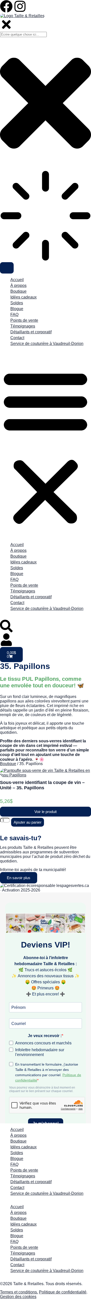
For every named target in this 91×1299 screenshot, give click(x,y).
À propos (18, 285)
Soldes (16, 303)
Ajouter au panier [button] (27, 822)
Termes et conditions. (19, 1292)
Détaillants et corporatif (31, 332)
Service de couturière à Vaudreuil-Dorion (46, 343)
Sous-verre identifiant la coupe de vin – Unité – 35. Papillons (42, 785)
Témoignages (22, 326)
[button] (45, 446)
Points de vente (24, 320)
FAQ (14, 314)
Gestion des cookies (18, 1296)
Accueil (17, 280)
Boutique (18, 291)
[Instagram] (20, 6)
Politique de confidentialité (62, 1292)
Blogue (16, 309)
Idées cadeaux (23, 297)
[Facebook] (6, 6)
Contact (17, 338)
